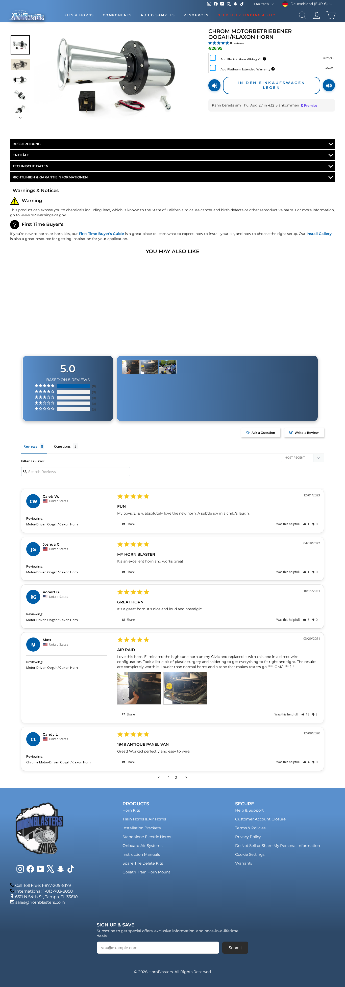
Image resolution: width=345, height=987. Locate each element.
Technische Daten (30, 166)
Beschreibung (27, 144)
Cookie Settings (249, 854)
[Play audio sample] (214, 85)
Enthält (21, 155)
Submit (235, 947)
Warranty (243, 863)
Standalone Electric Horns (146, 836)
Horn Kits (131, 810)
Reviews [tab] (30, 446)
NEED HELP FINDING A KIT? (246, 15)
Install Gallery (319, 233)
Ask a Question (263, 432)
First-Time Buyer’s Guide (101, 233)
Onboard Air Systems (142, 845)
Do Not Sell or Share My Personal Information (277, 845)
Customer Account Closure (260, 819)
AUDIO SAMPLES (158, 15)
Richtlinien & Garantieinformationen (50, 177)
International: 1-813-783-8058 (44, 891)
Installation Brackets (141, 827)
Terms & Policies (250, 827)
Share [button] (130, 524)
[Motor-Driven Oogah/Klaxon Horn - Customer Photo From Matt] (130, 367)
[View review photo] (139, 688)
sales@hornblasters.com (40, 902)
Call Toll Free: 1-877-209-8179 (43, 885)
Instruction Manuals (141, 854)
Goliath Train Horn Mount (146, 872)
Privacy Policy (248, 836)
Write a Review (307, 432)
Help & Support (249, 810)
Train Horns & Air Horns (144, 819)
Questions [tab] (62, 446)
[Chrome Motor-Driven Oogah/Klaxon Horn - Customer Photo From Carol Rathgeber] (167, 367)
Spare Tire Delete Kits (142, 863)
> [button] (186, 777)
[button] (306, 524)
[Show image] (20, 45)
